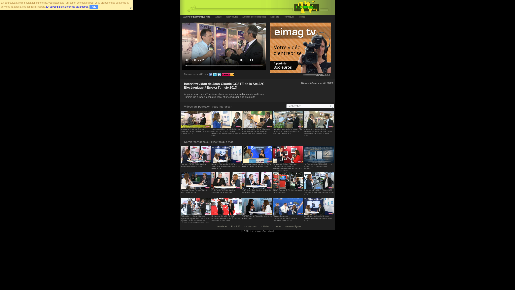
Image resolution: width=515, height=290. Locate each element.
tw (215, 75)
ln (219, 75)
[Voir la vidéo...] (196, 127)
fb (210, 75)
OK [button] (94, 7)
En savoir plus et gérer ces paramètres (67, 6)
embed (228, 75)
